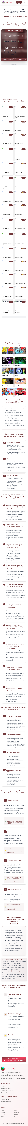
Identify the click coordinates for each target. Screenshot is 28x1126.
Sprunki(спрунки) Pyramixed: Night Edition (13, 960)
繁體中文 (16, 1114)
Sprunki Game (11, 8)
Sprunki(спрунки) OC (6, 1088)
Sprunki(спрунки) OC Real (7, 1090)
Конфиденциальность (6, 1101)
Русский (3, 1114)
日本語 (15, 1110)
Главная (5, 8)
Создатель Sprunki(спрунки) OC (8, 1092)
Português (16, 1112)
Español (3, 1112)
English (2, 1110)
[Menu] (24, 2)
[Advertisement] (14, 79)
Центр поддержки (5, 1099)
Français (16, 1117)
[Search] (17, 2)
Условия (3, 1103)
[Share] (25, 59)
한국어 (2, 1117)
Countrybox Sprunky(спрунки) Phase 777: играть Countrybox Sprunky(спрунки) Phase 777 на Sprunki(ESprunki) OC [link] (14, 11)
